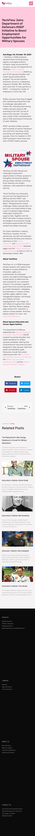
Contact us (6, 805)
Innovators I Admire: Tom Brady (14, 586)
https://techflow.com (11, 316)
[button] (11, 383)
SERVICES (5, 617)
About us (5, 741)
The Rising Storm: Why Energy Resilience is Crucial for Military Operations (14, 440)
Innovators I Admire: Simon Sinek (15, 480)
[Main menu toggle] (31, 3)
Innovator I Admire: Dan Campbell (15, 551)
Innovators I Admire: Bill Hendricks (15, 516)
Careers (5, 680)
